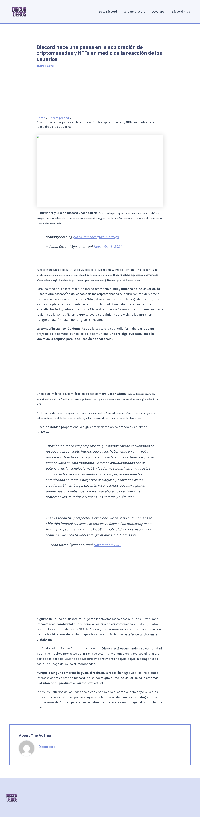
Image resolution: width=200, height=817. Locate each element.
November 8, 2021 (107, 247)
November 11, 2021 (107, 545)
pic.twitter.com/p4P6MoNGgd (96, 237)
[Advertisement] (100, 92)
